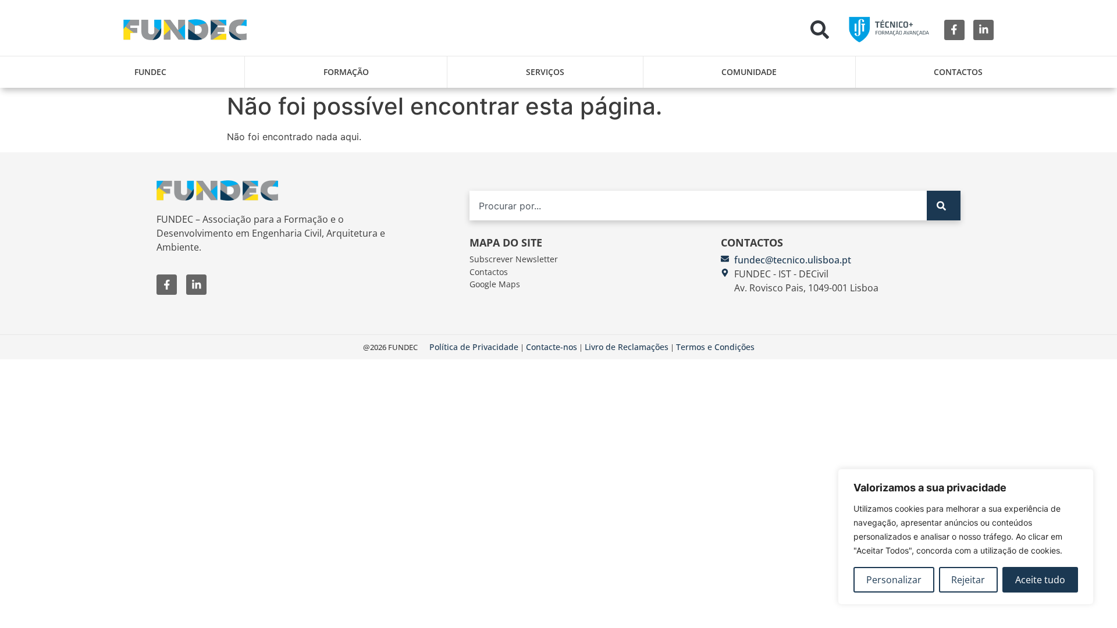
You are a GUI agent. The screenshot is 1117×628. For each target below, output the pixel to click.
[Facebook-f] (954, 30)
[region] (966, 537)
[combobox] (698, 205)
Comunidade (749, 71)
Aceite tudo (1040, 579)
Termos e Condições (715, 346)
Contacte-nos (551, 346)
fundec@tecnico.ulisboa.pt (792, 260)
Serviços (545, 71)
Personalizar (894, 579)
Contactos (958, 71)
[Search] (944, 205)
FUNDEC (150, 71)
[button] (819, 29)
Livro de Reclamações (626, 346)
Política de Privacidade (473, 346)
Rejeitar (968, 579)
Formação (346, 71)
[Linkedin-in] (983, 30)
